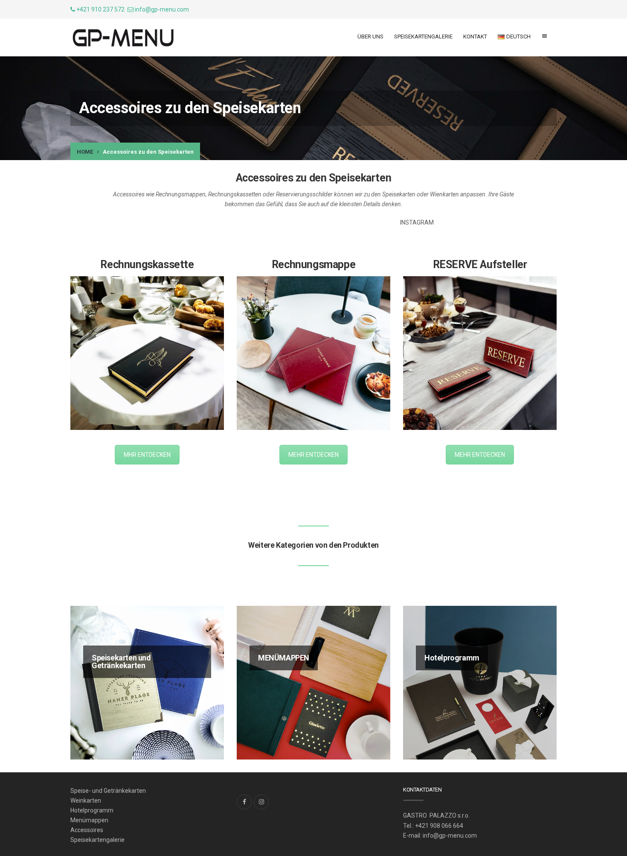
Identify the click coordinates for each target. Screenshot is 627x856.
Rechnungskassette (147, 264)
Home (85, 152)
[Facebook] (244, 802)
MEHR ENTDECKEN (313, 454)
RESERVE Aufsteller (480, 264)
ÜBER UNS (370, 36)
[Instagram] (261, 802)
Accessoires (86, 830)
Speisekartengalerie (423, 36)
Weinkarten (85, 800)
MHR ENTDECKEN (147, 454)
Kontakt (475, 36)
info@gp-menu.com (162, 9)
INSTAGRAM (417, 222)
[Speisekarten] (123, 38)
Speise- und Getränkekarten (108, 790)
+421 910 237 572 (100, 9)
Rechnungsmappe (313, 264)
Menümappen (89, 820)
